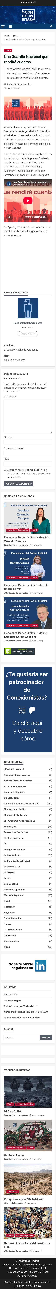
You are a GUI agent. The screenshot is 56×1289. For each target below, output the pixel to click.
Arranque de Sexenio (15, 786)
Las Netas (9, 872)
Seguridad (9, 912)
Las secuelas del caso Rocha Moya (22, 1017)
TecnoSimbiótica (12, 918)
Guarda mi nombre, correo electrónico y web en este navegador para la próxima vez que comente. (29, 473)
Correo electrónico (14, 448)
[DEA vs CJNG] (28, 1092)
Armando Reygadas (14, 1203)
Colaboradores (12, 798)
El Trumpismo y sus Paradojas (19, 821)
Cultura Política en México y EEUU (21, 803)
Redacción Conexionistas (19, 84)
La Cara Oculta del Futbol (17, 861)
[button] (3, 26)
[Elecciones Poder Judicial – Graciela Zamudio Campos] (28, 518)
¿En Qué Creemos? (14, 769)
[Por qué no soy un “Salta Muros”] (28, 1179)
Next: (14, 357)
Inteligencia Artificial (14, 849)
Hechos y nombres (13, 838)
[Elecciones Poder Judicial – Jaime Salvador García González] (28, 613)
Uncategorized (11, 941)
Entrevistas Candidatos (17, 530)
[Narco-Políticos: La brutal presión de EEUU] (28, 1223)
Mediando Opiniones (14, 889)
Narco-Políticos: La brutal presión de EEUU (26, 1012)
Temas (7, 924)
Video (7, 947)
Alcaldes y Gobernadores (17, 775)
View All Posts (28, 333)
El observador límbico (15, 809)
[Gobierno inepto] (28, 1136)
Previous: (21, 347)
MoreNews (20, 1286)
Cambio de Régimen (14, 792)
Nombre (9, 437)
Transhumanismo (13, 929)
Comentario (10, 396)
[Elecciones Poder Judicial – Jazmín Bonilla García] (28, 565)
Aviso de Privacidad (27, 1275)
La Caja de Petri (12, 855)
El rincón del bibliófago (15, 815)
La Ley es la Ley (12, 866)
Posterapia (9, 906)
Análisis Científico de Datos (18, 780)
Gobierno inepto (12, 1000)
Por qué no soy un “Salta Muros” (20, 1006)
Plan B (8, 50)
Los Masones (11, 884)
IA (5, 843)
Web (6, 459)
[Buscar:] (22, 1037)
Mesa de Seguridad (14, 895)
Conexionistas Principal (27, 1261)
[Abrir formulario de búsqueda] (51, 26)
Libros (7, 878)
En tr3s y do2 (10, 826)
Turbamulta (10, 935)
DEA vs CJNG (11, 994)
